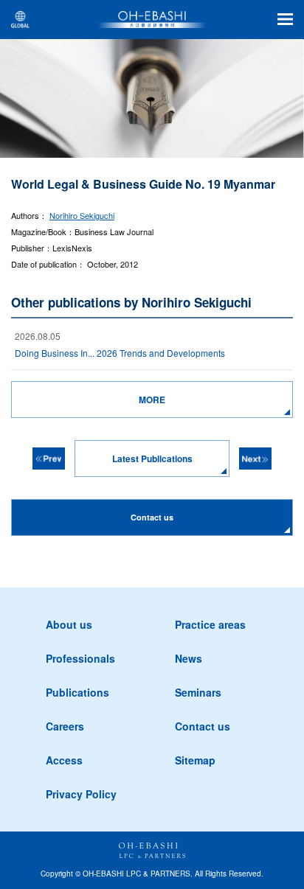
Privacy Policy (81, 794)
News (188, 658)
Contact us (202, 726)
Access (64, 760)
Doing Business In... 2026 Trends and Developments (120, 352)
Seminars (198, 692)
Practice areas (210, 624)
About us (69, 624)
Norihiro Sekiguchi (81, 215)
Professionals (80, 658)
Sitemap (195, 760)
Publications (77, 692)
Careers (65, 726)
